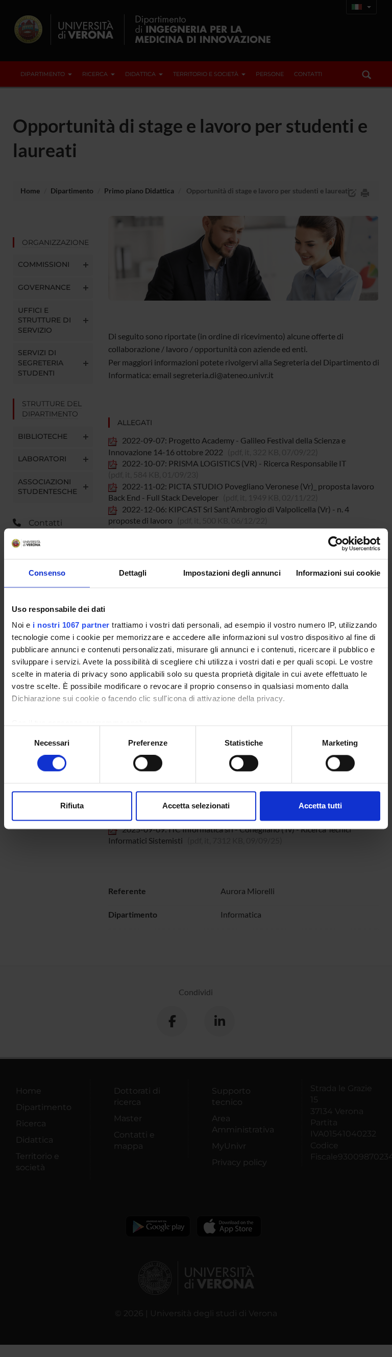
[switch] (147, 763)
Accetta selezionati (196, 805)
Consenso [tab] (47, 573)
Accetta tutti (320, 805)
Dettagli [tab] (133, 573)
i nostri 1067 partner (71, 625)
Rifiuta (72, 805)
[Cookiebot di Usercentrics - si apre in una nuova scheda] (335, 543)
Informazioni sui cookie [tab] (338, 573)
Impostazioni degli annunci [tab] (232, 573)
